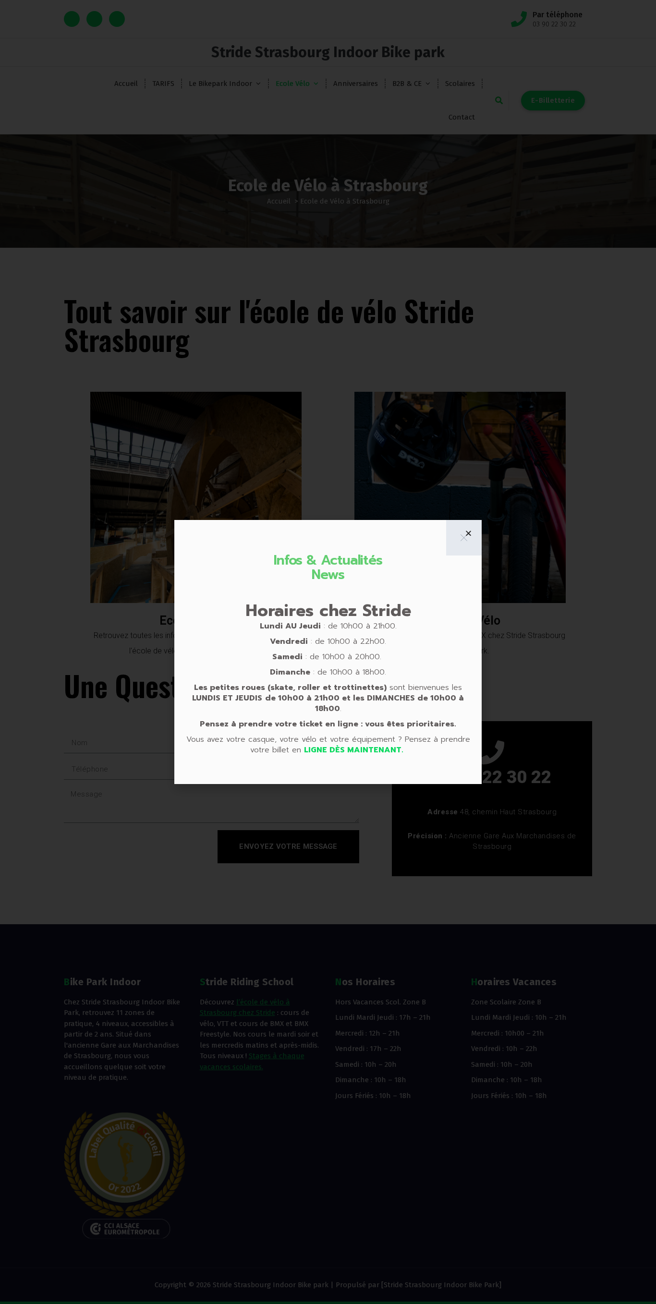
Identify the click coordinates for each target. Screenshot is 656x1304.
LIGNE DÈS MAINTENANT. (355, 750)
